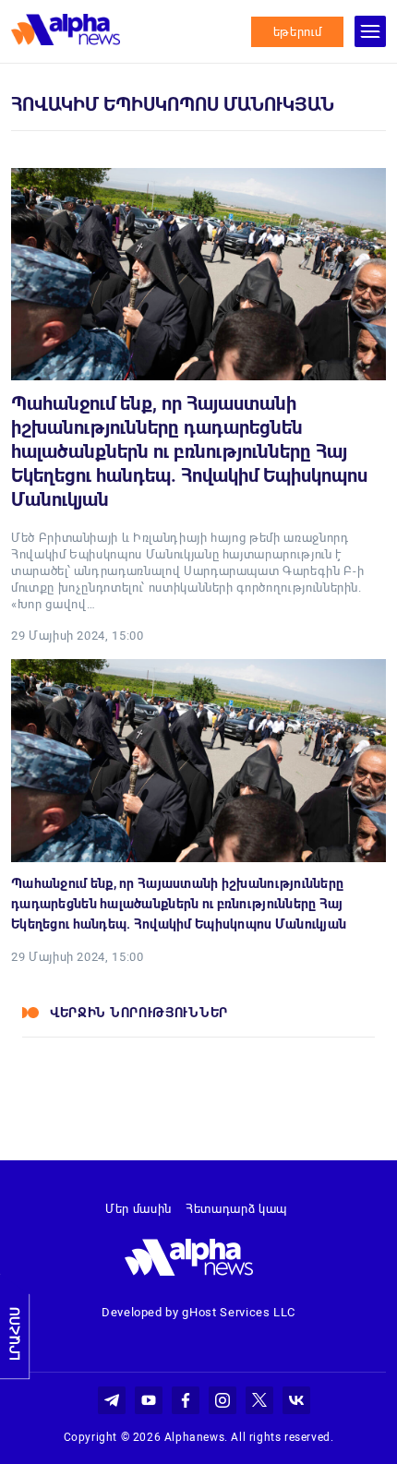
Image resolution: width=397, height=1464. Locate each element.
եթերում (297, 32)
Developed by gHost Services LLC (198, 1312)
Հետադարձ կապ (236, 1209)
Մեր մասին (138, 1209)
